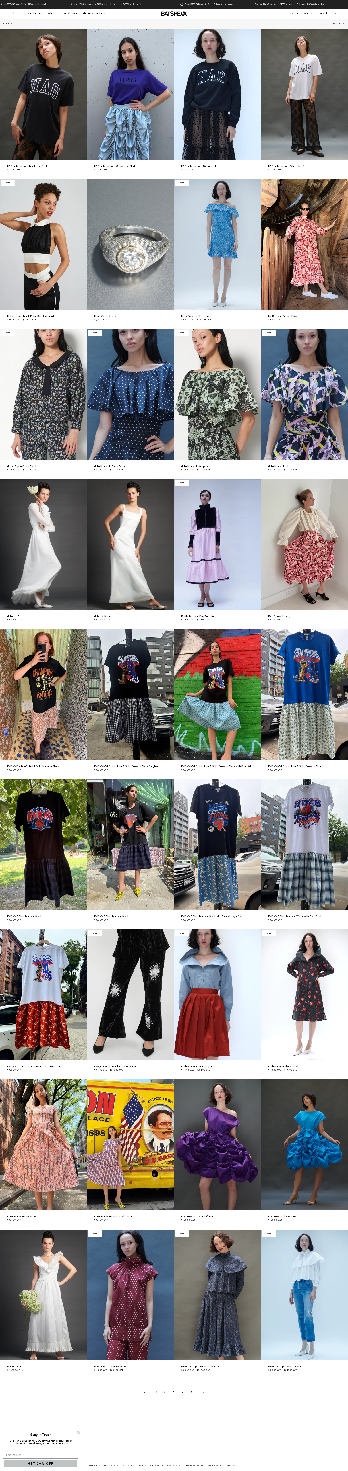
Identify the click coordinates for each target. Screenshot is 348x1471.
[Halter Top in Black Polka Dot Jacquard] (43, 244)
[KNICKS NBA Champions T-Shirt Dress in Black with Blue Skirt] (217, 694)
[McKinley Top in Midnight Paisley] (217, 1295)
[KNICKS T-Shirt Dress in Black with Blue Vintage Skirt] (217, 844)
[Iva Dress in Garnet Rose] (304, 244)
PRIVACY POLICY (111, 1466)
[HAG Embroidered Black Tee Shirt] (43, 94)
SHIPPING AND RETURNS (134, 1466)
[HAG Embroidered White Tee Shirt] (304, 94)
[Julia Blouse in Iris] (304, 394)
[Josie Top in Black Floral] (43, 394)
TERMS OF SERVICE (194, 1466)
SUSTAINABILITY (174, 1466)
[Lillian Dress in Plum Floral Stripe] (130, 1144)
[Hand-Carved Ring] (130, 244)
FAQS (82, 1466)
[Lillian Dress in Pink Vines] (43, 1144)
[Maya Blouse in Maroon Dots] (130, 1295)
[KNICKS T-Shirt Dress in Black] (43, 844)
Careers (231, 1466)
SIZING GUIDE (156, 1466)
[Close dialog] (78, 1433)
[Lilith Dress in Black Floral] (304, 994)
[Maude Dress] (43, 1295)
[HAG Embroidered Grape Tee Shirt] (130, 94)
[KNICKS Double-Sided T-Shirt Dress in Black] (43, 694)
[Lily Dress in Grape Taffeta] (217, 1144)
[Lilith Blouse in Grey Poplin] (217, 994)
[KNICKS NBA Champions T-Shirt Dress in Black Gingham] (130, 694)
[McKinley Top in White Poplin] (304, 1295)
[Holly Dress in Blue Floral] (217, 244)
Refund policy (215, 1466)
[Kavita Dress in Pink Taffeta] (217, 544)
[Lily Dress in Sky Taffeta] (304, 1144)
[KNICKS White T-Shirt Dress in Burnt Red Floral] (43, 994)
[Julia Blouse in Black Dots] (130, 394)
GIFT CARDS (94, 1466)
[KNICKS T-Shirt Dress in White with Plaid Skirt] (304, 844)
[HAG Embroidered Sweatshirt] (217, 94)
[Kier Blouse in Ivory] (304, 544)
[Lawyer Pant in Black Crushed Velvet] (130, 994)
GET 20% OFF (40, 1463)
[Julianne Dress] (43, 544)
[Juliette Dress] (130, 544)
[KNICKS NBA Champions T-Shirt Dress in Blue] (304, 694)
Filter (6, 24)
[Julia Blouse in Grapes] (217, 394)
